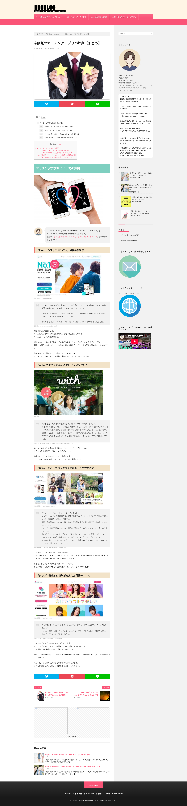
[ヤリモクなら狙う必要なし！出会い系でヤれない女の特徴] (39, 696)
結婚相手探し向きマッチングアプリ (124, 17)
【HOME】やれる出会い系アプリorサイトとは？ (83, 794)
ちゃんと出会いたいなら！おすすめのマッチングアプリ (75, 237)
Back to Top (93, 785)
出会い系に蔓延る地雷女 (99, 17)
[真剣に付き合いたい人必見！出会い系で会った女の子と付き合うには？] (39, 770)
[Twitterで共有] (46, 104)
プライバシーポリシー (114, 794)
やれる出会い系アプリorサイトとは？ (49, 17)
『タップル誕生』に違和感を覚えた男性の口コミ (58, 137)
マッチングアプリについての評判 (50, 123)
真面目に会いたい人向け (52, 48)
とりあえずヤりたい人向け (130, 235)
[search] (151, 33)
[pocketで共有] (72, 104)
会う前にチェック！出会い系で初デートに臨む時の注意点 (67, 754)
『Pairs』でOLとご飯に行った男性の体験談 (56, 126)
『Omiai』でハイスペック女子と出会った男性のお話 (60, 134)
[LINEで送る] (97, 104)
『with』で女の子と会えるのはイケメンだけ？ (58, 130)
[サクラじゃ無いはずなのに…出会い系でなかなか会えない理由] (105, 696)
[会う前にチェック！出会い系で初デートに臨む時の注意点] (39, 758)
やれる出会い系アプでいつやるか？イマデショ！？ (100, 800)
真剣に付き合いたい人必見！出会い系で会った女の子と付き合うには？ (72, 766)
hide (59, 144)
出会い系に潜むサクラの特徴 (76, 17)
